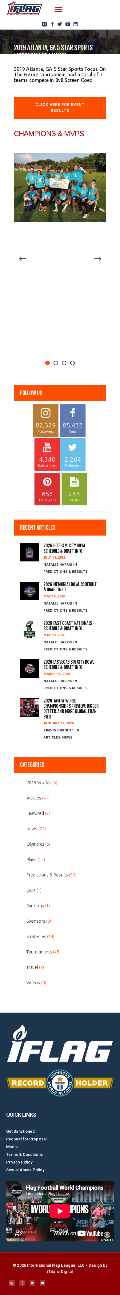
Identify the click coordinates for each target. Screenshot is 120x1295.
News (67, 737)
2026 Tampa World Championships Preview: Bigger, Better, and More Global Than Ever (71, 708)
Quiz (30, 890)
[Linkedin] (75, 24)
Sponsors (35, 921)
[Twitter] (60, 24)
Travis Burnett (59, 730)
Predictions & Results (65, 571)
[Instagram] (12, 1283)
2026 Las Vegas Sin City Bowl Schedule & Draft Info (68, 664)
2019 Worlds (38, 782)
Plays (31, 859)
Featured (35, 813)
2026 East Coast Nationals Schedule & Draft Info (67, 626)
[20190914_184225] (60, 187)
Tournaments (39, 951)
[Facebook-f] (52, 24)
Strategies (36, 936)
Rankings (35, 905)
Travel (32, 967)
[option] (60, 187)
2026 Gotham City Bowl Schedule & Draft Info (64, 548)
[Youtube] (68, 24)
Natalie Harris (58, 564)
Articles (51, 737)
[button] (59, 9)
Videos (33, 982)
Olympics (35, 844)
